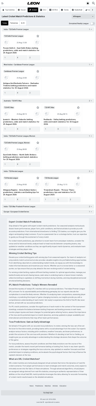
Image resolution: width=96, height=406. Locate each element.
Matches (48, 386)
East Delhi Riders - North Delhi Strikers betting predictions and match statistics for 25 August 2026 (20, 157)
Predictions (39, 386)
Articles (55, 386)
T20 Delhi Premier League (13, 36)
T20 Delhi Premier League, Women (17, 143)
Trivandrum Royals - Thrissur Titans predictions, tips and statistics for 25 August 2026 (60, 192)
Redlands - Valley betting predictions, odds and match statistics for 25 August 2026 (61, 121)
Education (63, 386)
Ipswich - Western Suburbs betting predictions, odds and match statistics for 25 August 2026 (21, 121)
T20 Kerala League (11, 178)
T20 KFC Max (9, 107)
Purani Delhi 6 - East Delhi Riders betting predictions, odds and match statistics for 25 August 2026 (21, 50)
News (31, 386)
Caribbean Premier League (14, 71)
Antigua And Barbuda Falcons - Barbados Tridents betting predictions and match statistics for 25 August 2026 (21, 85)
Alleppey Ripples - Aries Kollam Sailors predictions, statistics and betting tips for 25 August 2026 (21, 192)
